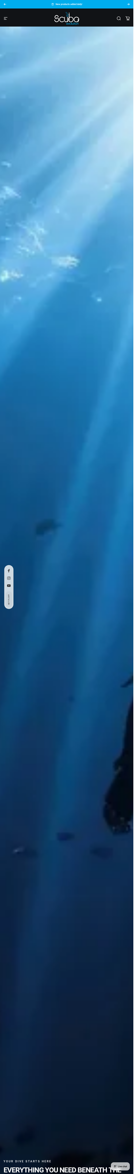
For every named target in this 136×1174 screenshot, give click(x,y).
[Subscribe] (117, 1139)
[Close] (120, 1115)
